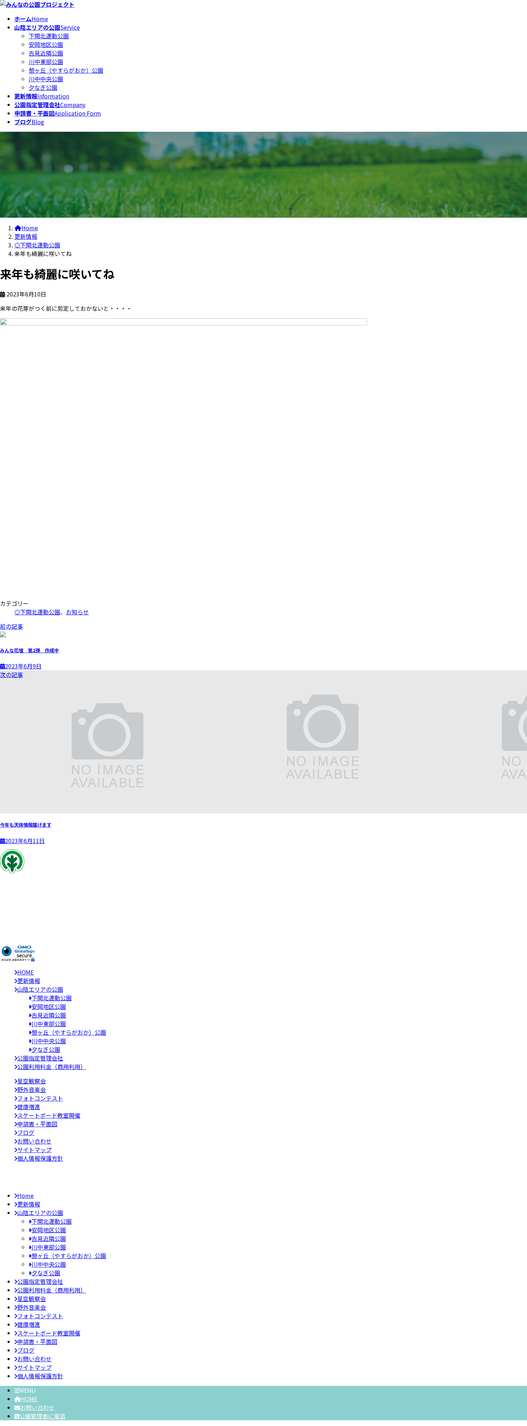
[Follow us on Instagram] (25, 922)
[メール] (7, 922)
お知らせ (77, 612)
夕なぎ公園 (43, 87)
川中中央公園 (46, 78)
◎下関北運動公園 (37, 612)
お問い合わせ (37, 1407)
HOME (29, 1398)
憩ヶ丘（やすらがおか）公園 (66, 70)
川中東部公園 (46, 61)
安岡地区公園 (46, 44)
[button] (263, 934)
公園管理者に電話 (42, 1416)
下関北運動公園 (49, 36)
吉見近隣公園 (46, 53)
